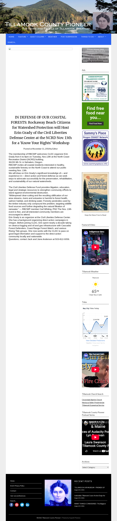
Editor (55, 149)
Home (11, 37)
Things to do (87, 37)
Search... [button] (12, 42)
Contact (13, 491)
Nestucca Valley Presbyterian (93, 402)
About (101, 37)
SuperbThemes (74, 518)
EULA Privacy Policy (17, 486)
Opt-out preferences (17, 496)
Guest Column (37, 37)
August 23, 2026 (79, 490)
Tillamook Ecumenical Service (93, 405)
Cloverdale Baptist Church (92, 400)
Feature (22, 37)
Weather (52, 37)
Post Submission (69, 37)
